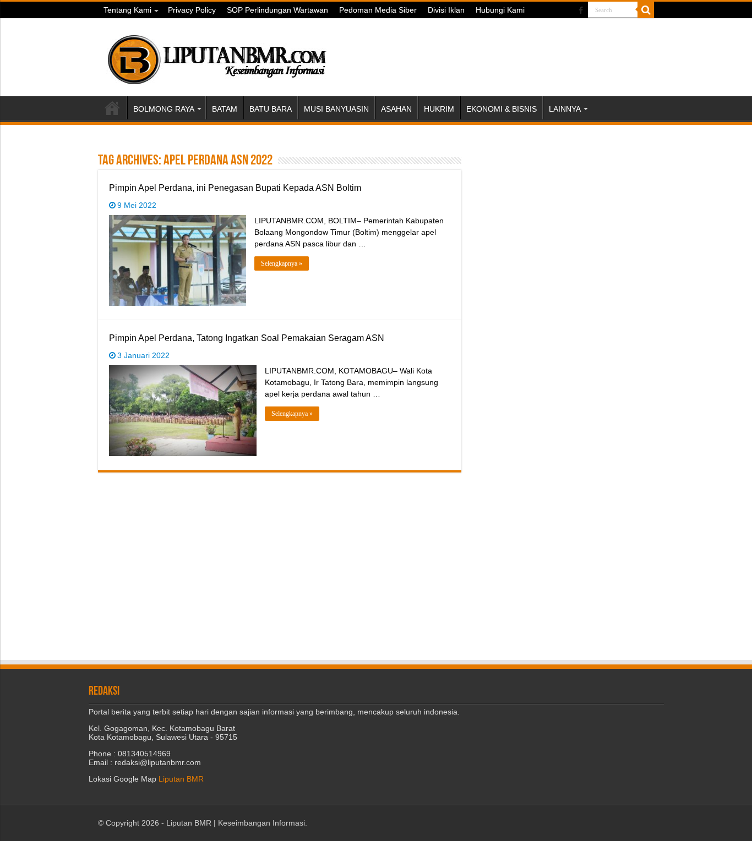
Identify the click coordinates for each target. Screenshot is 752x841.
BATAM (224, 109)
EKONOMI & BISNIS (501, 109)
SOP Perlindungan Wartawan (277, 10)
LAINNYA (565, 109)
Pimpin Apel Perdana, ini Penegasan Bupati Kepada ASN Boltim (235, 188)
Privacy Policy (192, 10)
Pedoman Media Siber (378, 10)
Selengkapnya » (281, 263)
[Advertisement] (568, 220)
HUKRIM (439, 109)
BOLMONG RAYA (163, 109)
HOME (112, 107)
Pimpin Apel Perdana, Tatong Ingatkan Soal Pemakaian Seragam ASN (246, 338)
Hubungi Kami (500, 10)
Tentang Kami (127, 10)
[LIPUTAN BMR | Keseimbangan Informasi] (216, 55)
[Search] (645, 10)
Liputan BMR (181, 778)
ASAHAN (396, 109)
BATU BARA (270, 109)
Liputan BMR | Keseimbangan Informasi (235, 822)
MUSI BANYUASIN (336, 109)
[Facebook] (580, 10)
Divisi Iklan (446, 10)
